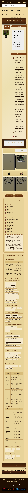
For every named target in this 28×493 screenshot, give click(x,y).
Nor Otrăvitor (15, 315)
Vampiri (7, 384)
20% (14, 282)
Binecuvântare (8, 328)
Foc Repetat (8, 359)
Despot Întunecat (18, 70)
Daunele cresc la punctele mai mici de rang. (9, 274)
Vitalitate (10, 232)
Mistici (7, 398)
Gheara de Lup (14, 359)
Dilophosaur (17, 109)
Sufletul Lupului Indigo (10, 309)
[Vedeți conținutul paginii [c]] (3, 14)
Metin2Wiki (6, 17)
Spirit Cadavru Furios (19, 119)
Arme (10, 472)
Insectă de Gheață (18, 129)
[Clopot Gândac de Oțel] (6, 36)
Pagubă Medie (8, 240)
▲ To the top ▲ (22, 468)
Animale (7, 391)
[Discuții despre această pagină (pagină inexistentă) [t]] (6, 14)
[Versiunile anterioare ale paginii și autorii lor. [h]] (17, 14)
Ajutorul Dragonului (9, 319)
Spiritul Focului (17, 96)
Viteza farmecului (10, 226)
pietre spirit (16, 46)
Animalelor (9, 212)
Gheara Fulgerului (17, 353)
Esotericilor (9, 206)
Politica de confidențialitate (10, 484)
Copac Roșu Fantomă (19, 67)
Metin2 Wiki (10, 2)
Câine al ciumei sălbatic (19, 121)
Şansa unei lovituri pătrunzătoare (15, 217)
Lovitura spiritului (9, 353)
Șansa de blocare (10, 223)
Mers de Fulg (8, 307)
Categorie (6, 472)
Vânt (11, 368)
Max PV (7, 412)
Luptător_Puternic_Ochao (19, 106)
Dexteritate (10, 231)
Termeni (15, 485)
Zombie (18, 97)
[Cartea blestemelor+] (21, 173)
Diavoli (7, 395)
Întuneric (11, 366)
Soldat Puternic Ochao (19, 112)
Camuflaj (14, 307)
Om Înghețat (21, 128)
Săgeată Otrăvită (9, 317)
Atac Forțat (8, 331)
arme (11, 470)
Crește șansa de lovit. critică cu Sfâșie (12, 336)
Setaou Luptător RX (18, 114)
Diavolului (9, 210)
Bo (18, 60)
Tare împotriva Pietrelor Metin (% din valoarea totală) (9, 269)
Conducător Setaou (18, 65)
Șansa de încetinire (10, 225)
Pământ (7, 368)
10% (12, 282)
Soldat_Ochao (17, 107)
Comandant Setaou (18, 64)
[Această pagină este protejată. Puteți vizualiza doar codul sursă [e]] (14, 14)
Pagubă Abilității (9, 241)
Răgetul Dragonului (9, 357)
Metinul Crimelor (21, 57)
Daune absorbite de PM (8, 442)
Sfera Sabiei (8, 321)
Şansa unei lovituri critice (13, 219)
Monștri (7, 380)
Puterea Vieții (19, 317)
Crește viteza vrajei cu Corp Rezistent (12, 345)
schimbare (12, 247)
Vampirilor (9, 213)
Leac (14, 317)
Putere (9, 229)
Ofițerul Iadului (20, 84)
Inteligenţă (10, 228)
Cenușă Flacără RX (18, 116)
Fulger (7, 366)
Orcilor (8, 209)
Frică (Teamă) (8, 315)
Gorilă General (17, 77)
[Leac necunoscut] (9, 173)
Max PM (7, 417)
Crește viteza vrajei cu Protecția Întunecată (13, 347)
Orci (6, 387)
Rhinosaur (22, 109)
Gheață (16, 366)
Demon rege (21, 69)
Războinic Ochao (21, 104)
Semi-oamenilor (10, 207)
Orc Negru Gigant (18, 85)
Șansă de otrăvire (10, 220)
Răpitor (20, 111)
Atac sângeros (9, 222)
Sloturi (15, 44)
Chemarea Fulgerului (9, 355)
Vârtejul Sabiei (17, 357)
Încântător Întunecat (18, 131)
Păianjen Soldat (17, 123)
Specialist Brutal (20, 94)
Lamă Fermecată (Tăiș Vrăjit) (11, 326)
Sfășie (16, 355)
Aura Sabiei (19, 307)
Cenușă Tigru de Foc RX (19, 117)
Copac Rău (17, 69)
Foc (20, 366)
